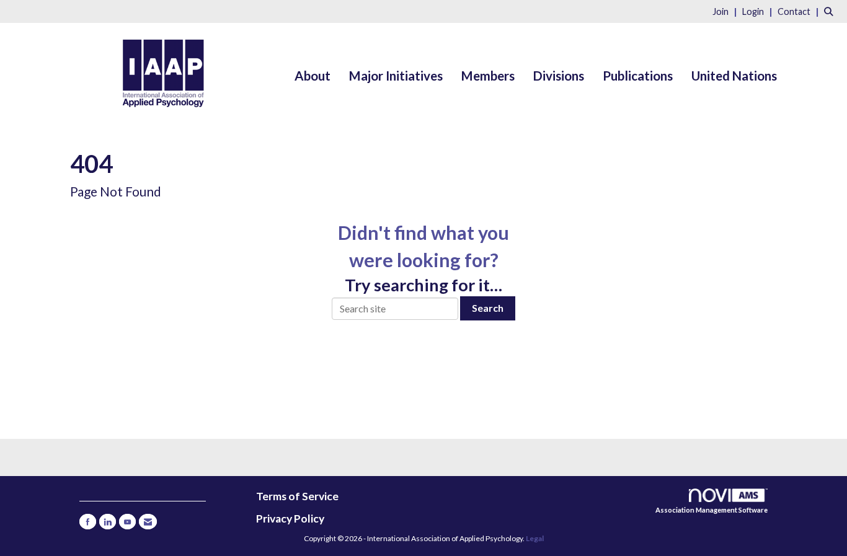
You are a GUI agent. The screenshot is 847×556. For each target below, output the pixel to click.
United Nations (734, 75)
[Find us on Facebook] (87, 521)
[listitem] (726, 11)
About (312, 75)
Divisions (558, 75)
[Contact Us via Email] (148, 521)
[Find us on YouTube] (127, 521)
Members (488, 75)
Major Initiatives (396, 75)
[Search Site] (831, 11)
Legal (535, 538)
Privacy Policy (290, 518)
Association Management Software (711, 510)
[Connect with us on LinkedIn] (107, 521)
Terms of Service (297, 496)
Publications (638, 75)
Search (487, 308)
